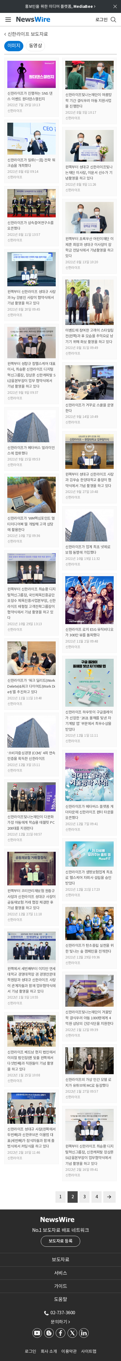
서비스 (60, 1273)
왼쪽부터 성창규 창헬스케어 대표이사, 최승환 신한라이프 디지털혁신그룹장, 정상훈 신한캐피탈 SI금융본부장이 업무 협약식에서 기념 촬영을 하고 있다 (31, 375)
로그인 (30, 1351)
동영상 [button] (35, 46)
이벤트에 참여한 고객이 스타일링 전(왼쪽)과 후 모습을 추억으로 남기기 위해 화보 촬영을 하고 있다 (89, 336)
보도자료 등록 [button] (61, 1241)
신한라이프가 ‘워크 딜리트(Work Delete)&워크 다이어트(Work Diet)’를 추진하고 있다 (31, 686)
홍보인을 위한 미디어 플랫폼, (60, 6)
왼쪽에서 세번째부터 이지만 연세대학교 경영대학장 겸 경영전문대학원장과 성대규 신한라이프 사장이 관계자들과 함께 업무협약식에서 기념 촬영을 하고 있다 (31, 980)
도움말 (60, 1299)
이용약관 (69, 1351)
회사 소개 (49, 1351)
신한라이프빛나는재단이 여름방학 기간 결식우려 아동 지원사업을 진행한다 (88, 100)
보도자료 (60, 1260)
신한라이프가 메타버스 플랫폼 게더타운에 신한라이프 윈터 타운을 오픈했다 (89, 812)
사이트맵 (88, 1351)
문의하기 (60, 1322)
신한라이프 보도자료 (28, 34)
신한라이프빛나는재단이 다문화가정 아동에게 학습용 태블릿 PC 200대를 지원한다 (30, 823)
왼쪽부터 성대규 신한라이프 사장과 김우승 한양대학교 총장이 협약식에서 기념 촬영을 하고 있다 (89, 480)
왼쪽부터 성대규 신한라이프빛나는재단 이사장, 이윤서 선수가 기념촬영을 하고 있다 (89, 173)
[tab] (60, 1259)
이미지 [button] (14, 46)
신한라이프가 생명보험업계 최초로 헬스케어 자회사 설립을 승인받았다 (89, 878)
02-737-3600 (62, 1312)
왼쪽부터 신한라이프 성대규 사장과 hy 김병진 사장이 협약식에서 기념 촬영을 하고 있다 (31, 297)
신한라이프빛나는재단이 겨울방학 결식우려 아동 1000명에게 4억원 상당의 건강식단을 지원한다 (89, 1018)
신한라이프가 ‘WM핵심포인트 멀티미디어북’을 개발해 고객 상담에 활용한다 (31, 524)
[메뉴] (7, 19)
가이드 (60, 1286)
